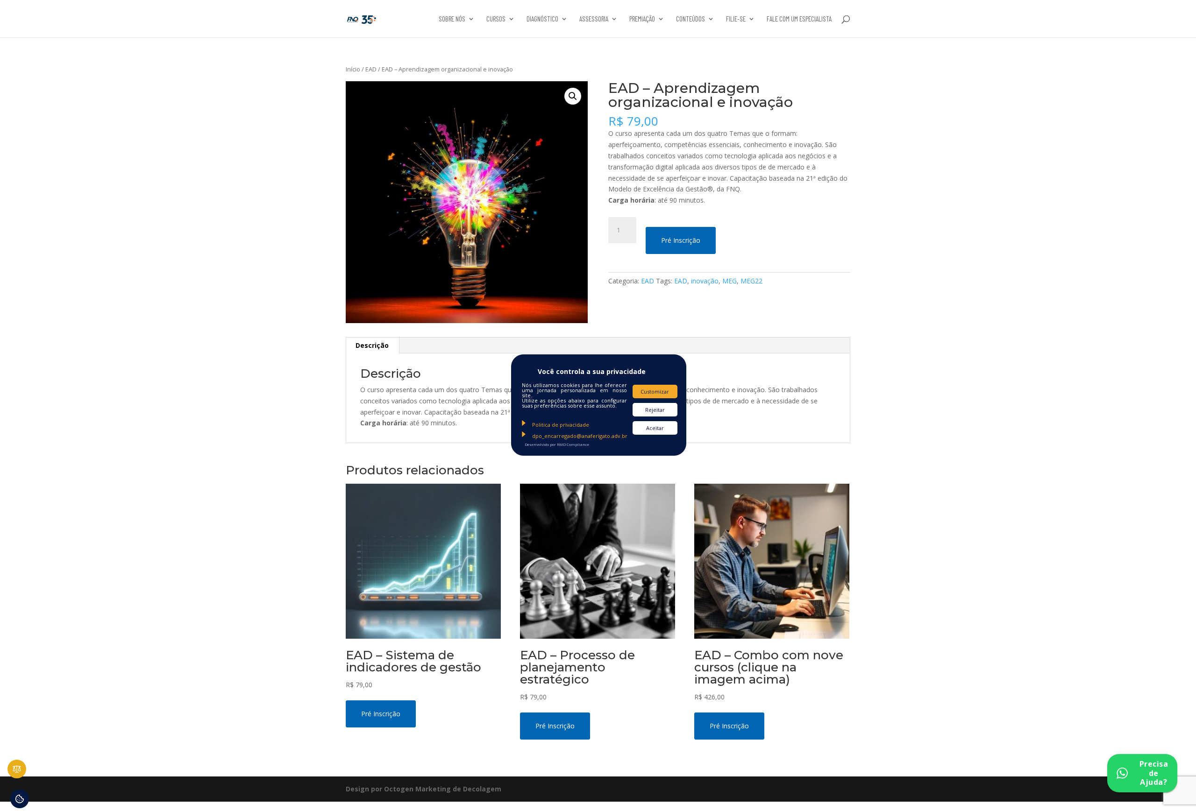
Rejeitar (655, 409)
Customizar (655, 391)
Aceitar (655, 427)
